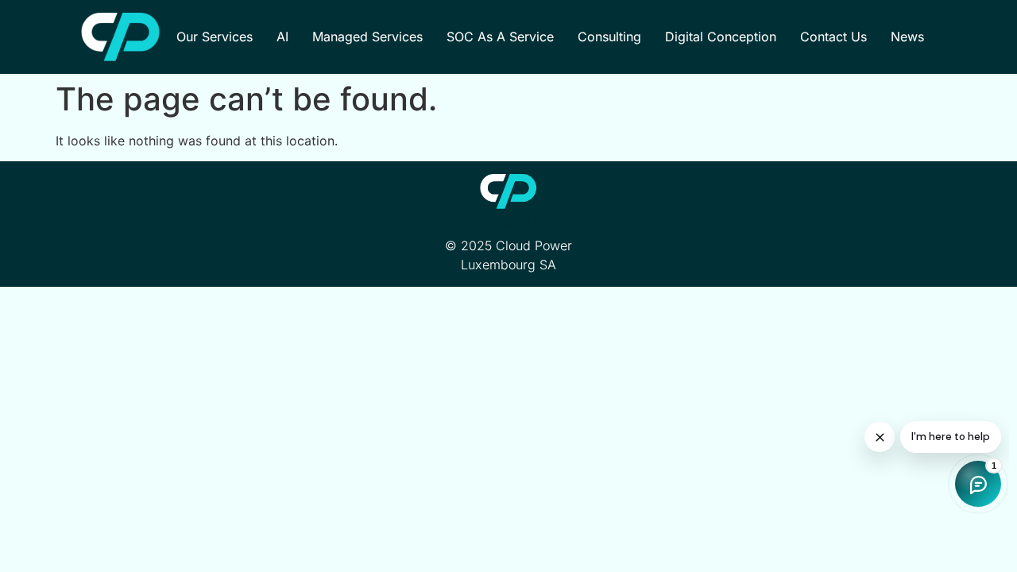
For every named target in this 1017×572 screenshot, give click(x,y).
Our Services (214, 36)
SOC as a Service (500, 36)
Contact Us (833, 36)
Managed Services (367, 36)
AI (282, 36)
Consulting (609, 36)
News (907, 36)
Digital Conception (720, 36)
